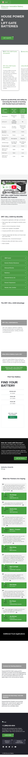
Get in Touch (20, 458)
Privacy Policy (7, 742)
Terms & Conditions (19, 742)
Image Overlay (6, 648)
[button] (6, 2)
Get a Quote (7, 38)
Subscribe (8, 735)
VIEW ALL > (12, 417)
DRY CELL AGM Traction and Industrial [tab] (10, 77)
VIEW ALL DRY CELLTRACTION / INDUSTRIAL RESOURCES (14, 368)
